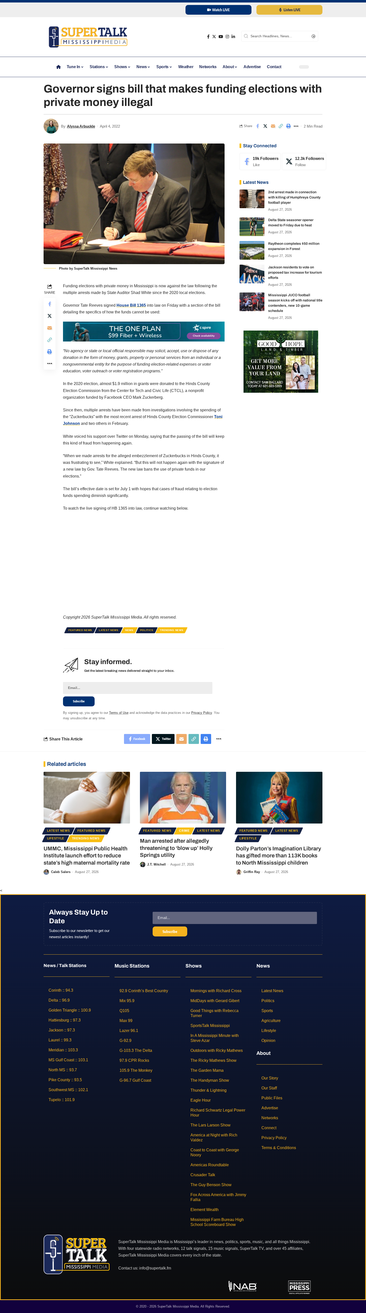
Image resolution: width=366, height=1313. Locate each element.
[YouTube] (220, 36)
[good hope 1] (281, 361)
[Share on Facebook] (257, 126)
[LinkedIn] (233, 36)
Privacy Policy (201, 713)
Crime (184, 830)
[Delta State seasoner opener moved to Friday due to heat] (252, 226)
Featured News (80, 630)
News (129, 630)
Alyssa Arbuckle (81, 126)
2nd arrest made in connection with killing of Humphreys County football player (294, 197)
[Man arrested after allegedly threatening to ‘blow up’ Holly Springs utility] (183, 798)
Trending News (171, 630)
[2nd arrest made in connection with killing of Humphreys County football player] (252, 199)
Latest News (109, 630)
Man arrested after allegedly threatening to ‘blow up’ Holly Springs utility (176, 848)
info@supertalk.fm (155, 1268)
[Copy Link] (280, 126)
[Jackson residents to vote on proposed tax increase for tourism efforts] (252, 274)
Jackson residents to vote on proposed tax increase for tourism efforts (295, 272)
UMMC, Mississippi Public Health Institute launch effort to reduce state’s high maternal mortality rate (87, 856)
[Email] (272, 126)
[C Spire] (144, 331)
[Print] (288, 126)
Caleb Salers (60, 872)
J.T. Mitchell (156, 864)
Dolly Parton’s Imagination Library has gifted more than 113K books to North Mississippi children (278, 856)
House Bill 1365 (131, 305)
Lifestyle (55, 838)
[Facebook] (208, 36)
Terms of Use (118, 713)
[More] (296, 126)
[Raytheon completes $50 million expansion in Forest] (252, 250)
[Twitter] (214, 36)
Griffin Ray (252, 872)
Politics (146, 630)
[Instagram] (227, 36)
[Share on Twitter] (265, 126)
